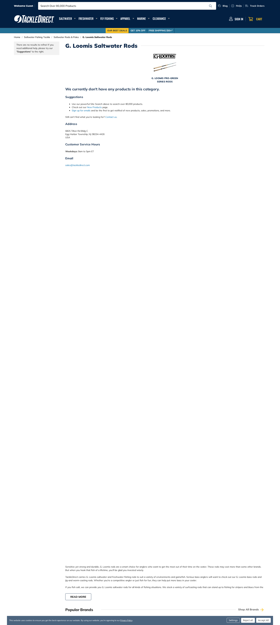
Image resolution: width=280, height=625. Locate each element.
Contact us (111, 117)
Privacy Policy (126, 620)
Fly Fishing (107, 18)
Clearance (159, 18)
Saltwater (65, 18)
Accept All (263, 620)
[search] (210, 6)
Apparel (125, 18)
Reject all (248, 620)
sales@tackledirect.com (77, 165)
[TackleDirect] (34, 19)
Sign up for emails (81, 110)
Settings (233, 620)
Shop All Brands (249, 609)
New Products (94, 107)
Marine (141, 18)
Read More (78, 596)
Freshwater (86, 18)
